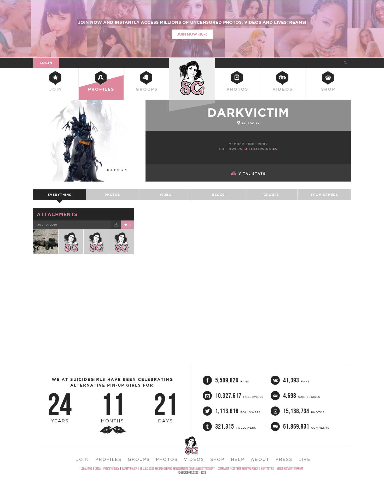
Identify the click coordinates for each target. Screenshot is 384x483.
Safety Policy (129, 468)
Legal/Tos (86, 468)
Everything (60, 194)
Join (55, 89)
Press (284, 459)
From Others (324, 194)
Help (238, 459)
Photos (237, 89)
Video (165, 194)
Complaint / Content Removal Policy (238, 468)
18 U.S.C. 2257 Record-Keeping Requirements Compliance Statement (177, 468)
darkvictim (248, 112)
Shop (328, 89)
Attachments (57, 214)
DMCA (98, 468)
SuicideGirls (192, 62)
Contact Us (267, 468)
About (260, 459)
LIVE (305, 459)
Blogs (218, 194)
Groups (147, 89)
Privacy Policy (111, 468)
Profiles (101, 89)
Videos (282, 89)
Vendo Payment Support (290, 468)
